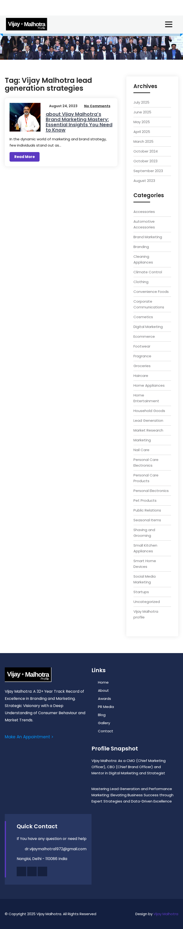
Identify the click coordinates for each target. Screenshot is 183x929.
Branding (141, 246)
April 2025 (141, 131)
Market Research (148, 430)
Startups (141, 591)
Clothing (140, 281)
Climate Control (147, 271)
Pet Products (145, 500)
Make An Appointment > (29, 737)
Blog (102, 714)
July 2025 (141, 102)
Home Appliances (149, 385)
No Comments (97, 106)
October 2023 (145, 161)
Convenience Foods (151, 291)
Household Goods (149, 410)
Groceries (142, 365)
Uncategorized (146, 601)
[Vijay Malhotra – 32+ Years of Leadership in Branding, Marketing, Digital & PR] (26, 24)
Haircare (140, 375)
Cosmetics (143, 316)
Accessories (144, 211)
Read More (24, 156)
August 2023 (144, 180)
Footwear (141, 346)
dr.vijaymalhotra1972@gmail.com (55, 849)
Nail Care (141, 449)
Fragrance (142, 356)
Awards (104, 698)
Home (103, 682)
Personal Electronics (151, 490)
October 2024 (145, 151)
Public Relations (147, 510)
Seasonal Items (147, 520)
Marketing (142, 440)
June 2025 (142, 112)
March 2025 (143, 141)
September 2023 (148, 170)
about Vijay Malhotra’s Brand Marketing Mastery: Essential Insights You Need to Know (79, 122)
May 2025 (141, 121)
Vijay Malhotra (165, 913)
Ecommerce (144, 336)
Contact (105, 731)
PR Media (106, 706)
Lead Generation (148, 420)
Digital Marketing (148, 326)
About (103, 690)
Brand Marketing (147, 236)
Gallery (104, 722)
